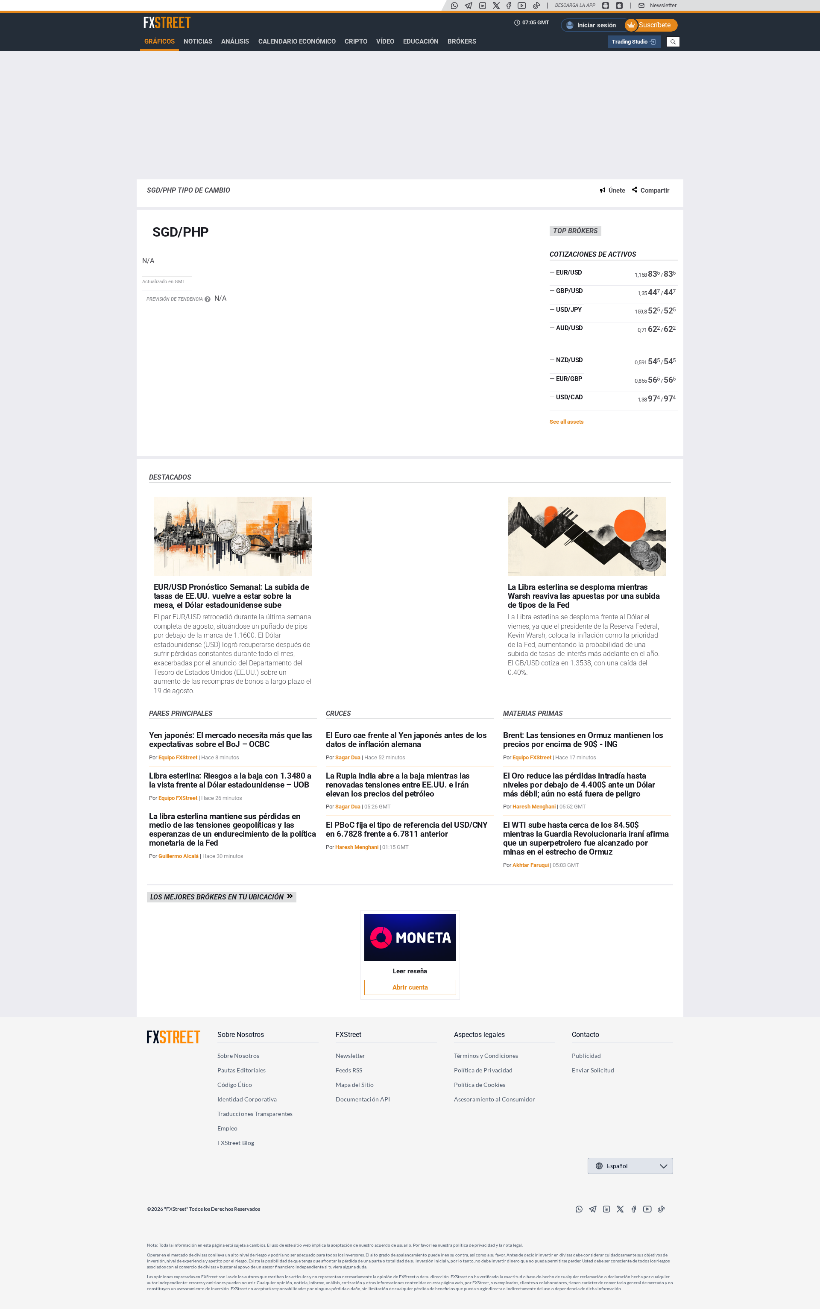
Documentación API (363, 1099)
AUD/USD (569, 328)
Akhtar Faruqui (530, 865)
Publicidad (586, 1055)
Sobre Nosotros (240, 1035)
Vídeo (385, 41)
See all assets (567, 422)
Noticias (198, 41)
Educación (421, 41)
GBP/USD (569, 291)
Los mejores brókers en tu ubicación (218, 897)
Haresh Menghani (356, 847)
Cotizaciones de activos (593, 254)
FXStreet (156, 17)
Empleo (227, 1128)
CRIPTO (356, 41)
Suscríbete (655, 25)
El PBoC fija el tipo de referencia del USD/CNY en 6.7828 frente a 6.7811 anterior (406, 829)
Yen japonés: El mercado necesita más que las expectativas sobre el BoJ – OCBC (230, 739)
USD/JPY (569, 309)
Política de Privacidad (483, 1070)
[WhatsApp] (454, 5)
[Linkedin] (482, 5)
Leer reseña (410, 971)
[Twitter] (496, 5)
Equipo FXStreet (177, 757)
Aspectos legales (479, 1035)
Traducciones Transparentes (255, 1113)
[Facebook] (509, 5)
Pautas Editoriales (241, 1070)
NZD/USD (569, 360)
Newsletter (663, 5)
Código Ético (234, 1084)
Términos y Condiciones (486, 1055)
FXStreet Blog (235, 1142)
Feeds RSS (349, 1070)
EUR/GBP (569, 379)
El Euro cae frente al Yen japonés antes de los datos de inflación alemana (406, 739)
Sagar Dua (347, 757)
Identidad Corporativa (247, 1099)
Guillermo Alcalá (178, 856)
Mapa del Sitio (355, 1084)
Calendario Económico (297, 41)
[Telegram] (468, 5)
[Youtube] (522, 5)
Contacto (585, 1035)
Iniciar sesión (596, 25)
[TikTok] (536, 5)
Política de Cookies (479, 1084)
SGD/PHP (180, 232)
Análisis (235, 41)
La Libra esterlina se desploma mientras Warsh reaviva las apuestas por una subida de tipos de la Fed (584, 596)
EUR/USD (569, 272)
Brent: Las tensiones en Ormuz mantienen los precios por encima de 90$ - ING (583, 739)
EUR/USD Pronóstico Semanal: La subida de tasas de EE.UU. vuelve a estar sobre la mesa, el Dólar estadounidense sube (231, 596)
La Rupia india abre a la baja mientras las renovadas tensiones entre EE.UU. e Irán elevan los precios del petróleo (398, 785)
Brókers (462, 41)
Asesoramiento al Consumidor (495, 1099)
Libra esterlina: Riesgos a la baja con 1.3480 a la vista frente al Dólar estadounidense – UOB (230, 780)
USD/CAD (569, 397)
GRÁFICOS (159, 41)
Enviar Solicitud (593, 1070)
